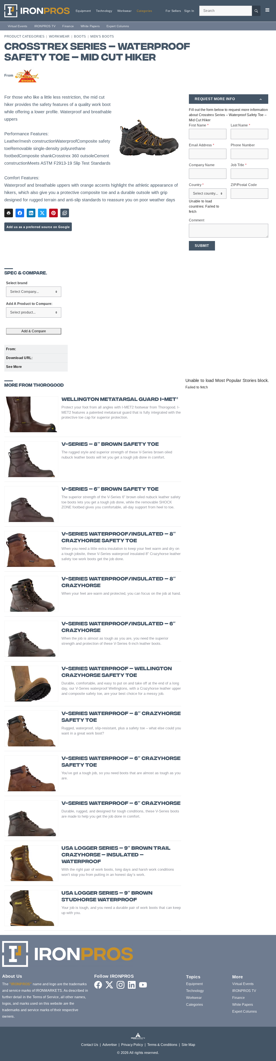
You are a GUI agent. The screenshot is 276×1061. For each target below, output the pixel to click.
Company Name (202, 165)
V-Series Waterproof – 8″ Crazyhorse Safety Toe (121, 717)
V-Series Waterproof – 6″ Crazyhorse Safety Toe (120, 762)
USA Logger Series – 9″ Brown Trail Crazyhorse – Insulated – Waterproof (115, 855)
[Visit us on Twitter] (109, 985)
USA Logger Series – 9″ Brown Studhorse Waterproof (106, 896)
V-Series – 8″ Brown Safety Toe (110, 444)
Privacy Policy (132, 1045)
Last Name (240, 125)
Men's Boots (102, 36)
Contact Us (89, 1045)
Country (196, 185)
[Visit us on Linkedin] (132, 985)
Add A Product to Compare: (29, 304)
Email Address (201, 145)
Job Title (238, 165)
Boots (80, 36)
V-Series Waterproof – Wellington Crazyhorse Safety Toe (116, 672)
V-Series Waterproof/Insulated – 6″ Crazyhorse (118, 627)
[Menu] (267, 10)
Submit (202, 246)
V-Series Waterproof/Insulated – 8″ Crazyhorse (118, 582)
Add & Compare (33, 331)
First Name (199, 125)
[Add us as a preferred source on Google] (64, 213)
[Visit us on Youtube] (143, 985)
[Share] (20, 213)
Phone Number (243, 145)
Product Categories (24, 36)
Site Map (188, 1045)
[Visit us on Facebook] (98, 985)
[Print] (8, 213)
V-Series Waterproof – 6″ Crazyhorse (120, 803)
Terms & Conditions (162, 1045)
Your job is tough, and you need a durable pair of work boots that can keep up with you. (121, 910)
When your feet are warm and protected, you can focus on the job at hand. (121, 593)
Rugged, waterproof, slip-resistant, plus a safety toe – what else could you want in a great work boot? (121, 730)
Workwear (59, 36)
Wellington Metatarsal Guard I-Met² (119, 399)
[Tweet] (42, 213)
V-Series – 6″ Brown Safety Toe (109, 489)
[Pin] (53, 213)
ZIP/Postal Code (244, 185)
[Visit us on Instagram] (120, 985)
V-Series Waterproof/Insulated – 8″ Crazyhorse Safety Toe (118, 537)
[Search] (256, 11)
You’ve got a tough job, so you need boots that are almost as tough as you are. (120, 775)
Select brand (16, 283)
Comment (196, 220)
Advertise (109, 1045)
